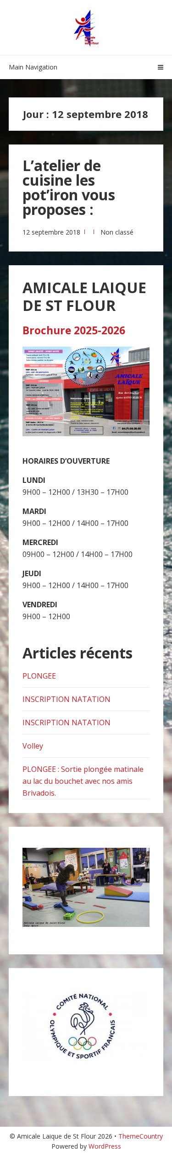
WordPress (105, 1146)
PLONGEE (39, 676)
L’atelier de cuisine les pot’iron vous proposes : (68, 187)
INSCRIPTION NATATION (66, 699)
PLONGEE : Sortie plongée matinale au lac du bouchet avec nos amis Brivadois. (83, 781)
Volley (32, 746)
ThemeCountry (140, 1136)
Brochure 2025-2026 (73, 330)
